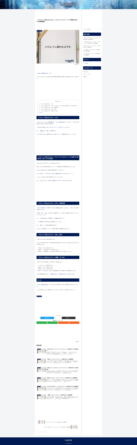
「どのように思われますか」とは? (46, 103)
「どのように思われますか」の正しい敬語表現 (49, 107)
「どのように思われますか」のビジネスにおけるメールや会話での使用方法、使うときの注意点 (58, 105)
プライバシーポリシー (87, 74)
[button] (68, 318)
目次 (56, 101)
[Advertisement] (57, 14)
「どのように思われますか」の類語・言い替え (49, 110)
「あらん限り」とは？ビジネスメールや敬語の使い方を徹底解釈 (91, 50)
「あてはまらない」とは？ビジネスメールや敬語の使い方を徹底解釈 (91, 46)
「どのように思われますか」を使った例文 (48, 109)
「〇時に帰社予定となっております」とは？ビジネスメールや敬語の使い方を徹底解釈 (91, 42)
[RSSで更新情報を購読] (68, 322)
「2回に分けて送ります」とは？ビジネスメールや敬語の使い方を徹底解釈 (92, 39)
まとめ (41, 112)
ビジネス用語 (40, 296)
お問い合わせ (85, 71)
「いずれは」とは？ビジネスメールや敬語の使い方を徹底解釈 (91, 54)
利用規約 (84, 76)
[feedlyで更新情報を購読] (47, 322)
